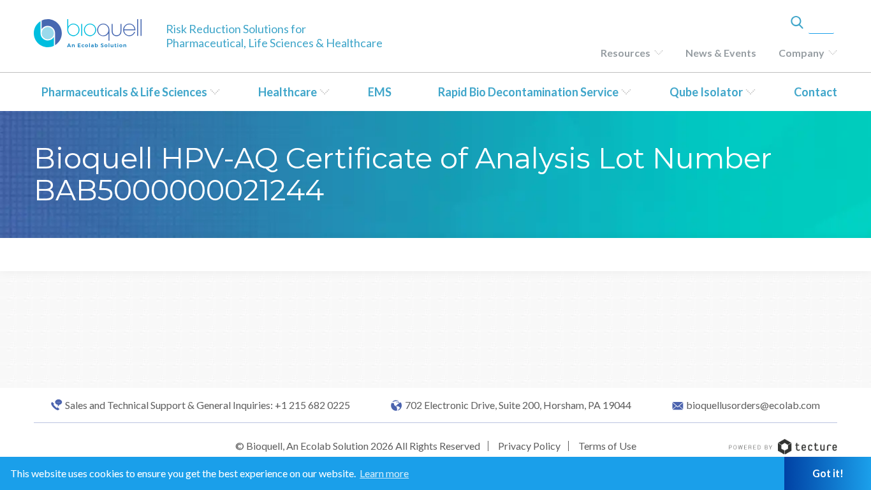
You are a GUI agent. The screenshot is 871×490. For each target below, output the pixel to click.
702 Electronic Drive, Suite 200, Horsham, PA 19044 (518, 405)
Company (801, 53)
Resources (625, 53)
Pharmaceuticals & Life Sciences (124, 92)
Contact (815, 92)
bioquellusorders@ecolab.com (753, 405)
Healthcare (287, 92)
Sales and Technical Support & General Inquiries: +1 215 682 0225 (207, 405)
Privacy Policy (529, 446)
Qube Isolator (706, 92)
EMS (380, 92)
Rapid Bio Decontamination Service (528, 92)
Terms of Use (607, 446)
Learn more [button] (384, 473)
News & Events (720, 53)
